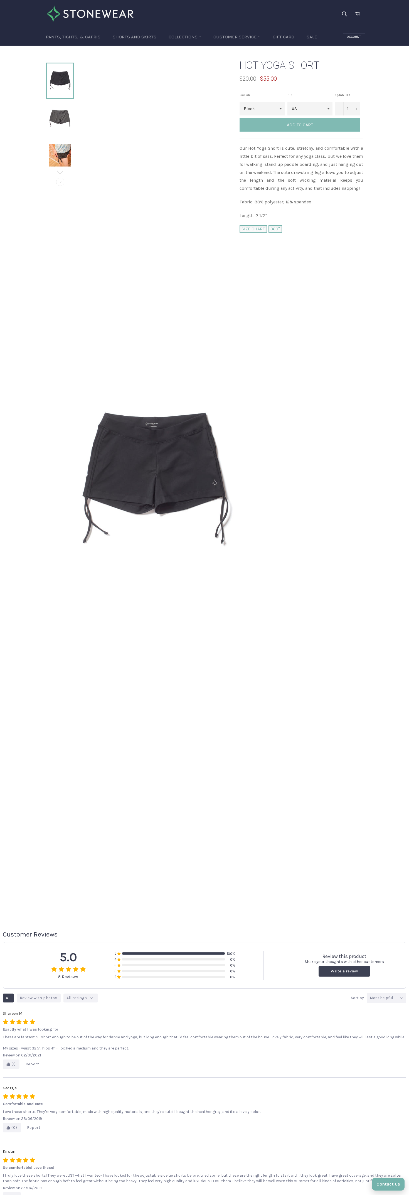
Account (354, 37)
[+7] (60, 168)
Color (245, 95)
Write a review (344, 971)
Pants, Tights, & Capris (73, 37)
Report (32, 1064)
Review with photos (39, 998)
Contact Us (388, 1184)
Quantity (342, 95)
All (8, 998)
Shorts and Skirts (134, 37)
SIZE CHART (253, 228)
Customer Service (235, 37)
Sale (312, 37)
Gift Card (283, 37)
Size (290, 95)
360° (275, 228)
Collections (184, 37)
